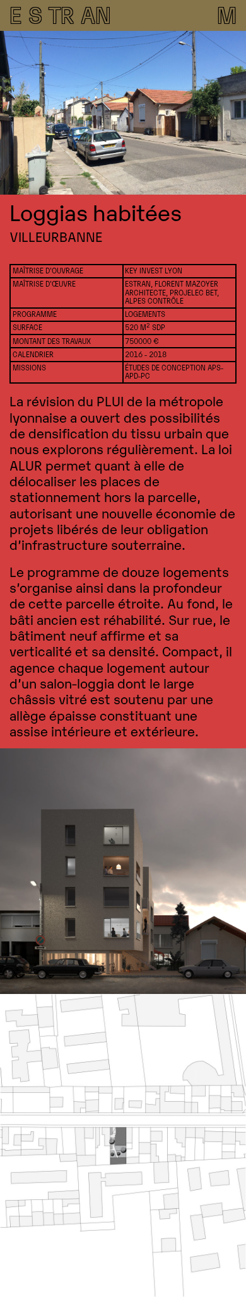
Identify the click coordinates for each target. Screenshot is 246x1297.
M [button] (227, 13)
